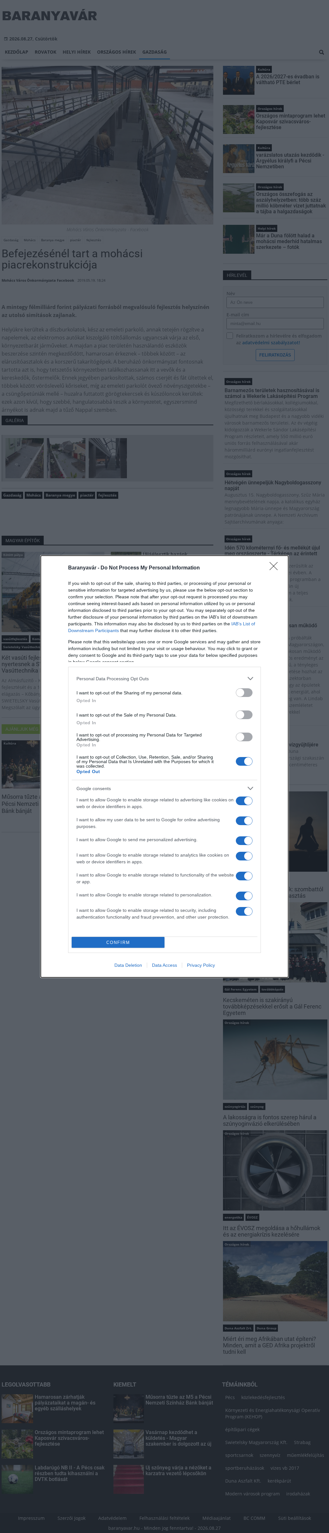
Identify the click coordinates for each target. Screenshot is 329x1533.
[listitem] (164, 678)
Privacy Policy (201, 965)
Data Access (164, 965)
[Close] (276, 568)
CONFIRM (118, 942)
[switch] (244, 692)
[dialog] (164, 766)
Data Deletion (128, 965)
